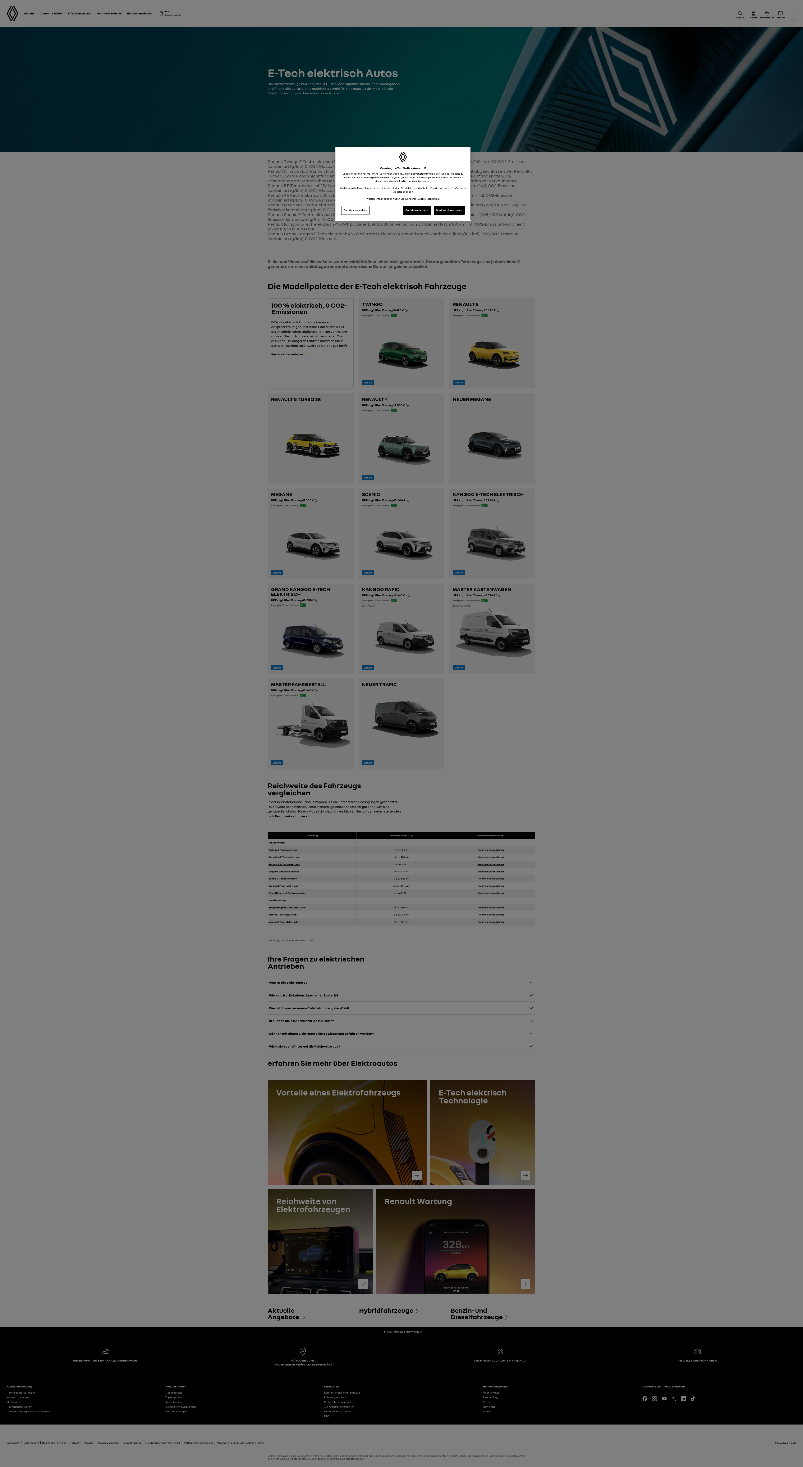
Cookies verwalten (355, 210)
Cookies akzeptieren (449, 210)
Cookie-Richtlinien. (429, 198)
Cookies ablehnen (416, 210)
